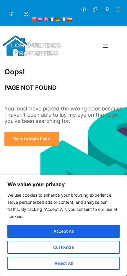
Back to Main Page (31, 138)
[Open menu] (106, 45)
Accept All (63, 231)
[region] (63, 225)
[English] (45, 19)
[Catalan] (34, 19)
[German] (57, 19)
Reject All (64, 263)
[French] (51, 19)
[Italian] (63, 19)
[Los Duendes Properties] (32, 45)
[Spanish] (69, 19)
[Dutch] (40, 19)
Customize (63, 247)
